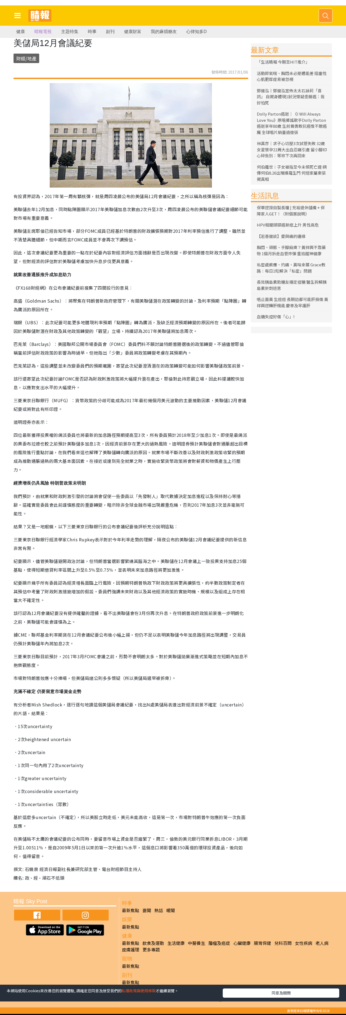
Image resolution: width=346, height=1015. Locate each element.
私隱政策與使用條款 (139, 990)
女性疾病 (303, 943)
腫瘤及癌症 (219, 943)
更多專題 (151, 949)
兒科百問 (283, 943)
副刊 (110, 31)
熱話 (158, 910)
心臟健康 (242, 943)
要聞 (146, 910)
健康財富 (132, 31)
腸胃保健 (262, 943)
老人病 (321, 943)
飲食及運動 (153, 943)
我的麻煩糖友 (164, 31)
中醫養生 (196, 943)
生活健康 (176, 943)
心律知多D (196, 31)
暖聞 (170, 910)
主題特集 (69, 31)
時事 (92, 31)
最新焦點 (130, 910)
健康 (20, 31)
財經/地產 (26, 58)
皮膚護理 (130, 949)
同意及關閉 (281, 993)
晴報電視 (43, 31)
